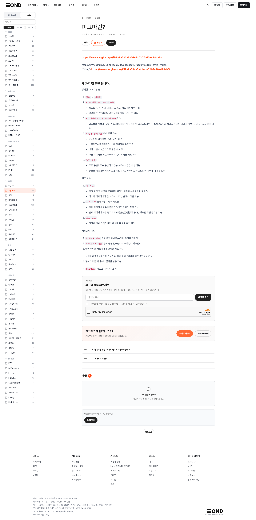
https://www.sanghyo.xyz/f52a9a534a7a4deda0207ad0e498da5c (122, 57)
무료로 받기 (203, 297)
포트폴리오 (76, 479)
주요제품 (75, 462)
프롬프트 (152, 470)
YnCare (191, 475)
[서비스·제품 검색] (208, 5)
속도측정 (191, 470)
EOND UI (192, 462)
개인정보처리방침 (63, 502)
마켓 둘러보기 (203, 333)
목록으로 (148, 432)
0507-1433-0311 (83, 508)
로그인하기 (91, 420)
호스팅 (36, 470)
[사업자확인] (107, 505)
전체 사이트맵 (193, 479)
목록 (86, 42)
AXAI (35, 475)
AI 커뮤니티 (115, 470)
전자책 (151, 475)
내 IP (190, 466)
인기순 (9, 27)
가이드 (151, 462)
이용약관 (52, 502)
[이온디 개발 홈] (13, 5)
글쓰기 (111, 42)
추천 (100, 43)
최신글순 (20, 27)
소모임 (13, 15)
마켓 (35, 466)
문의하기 (244, 5)
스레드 (113, 475)
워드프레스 (76, 470)
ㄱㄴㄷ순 (30, 27)
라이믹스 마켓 (77, 466)
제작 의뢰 (37, 462)
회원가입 (230, 5)
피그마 (89, 18)
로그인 (217, 5)
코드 (29, 15)
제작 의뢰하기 (184, 333)
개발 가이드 (154, 466)
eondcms (76, 475)
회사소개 (36, 502)
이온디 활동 (115, 462)
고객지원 (44, 502)
